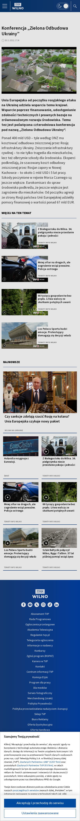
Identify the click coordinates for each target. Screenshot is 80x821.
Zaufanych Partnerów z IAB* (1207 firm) (40, 762)
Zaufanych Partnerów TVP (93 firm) (35, 765)
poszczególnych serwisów (26, 790)
